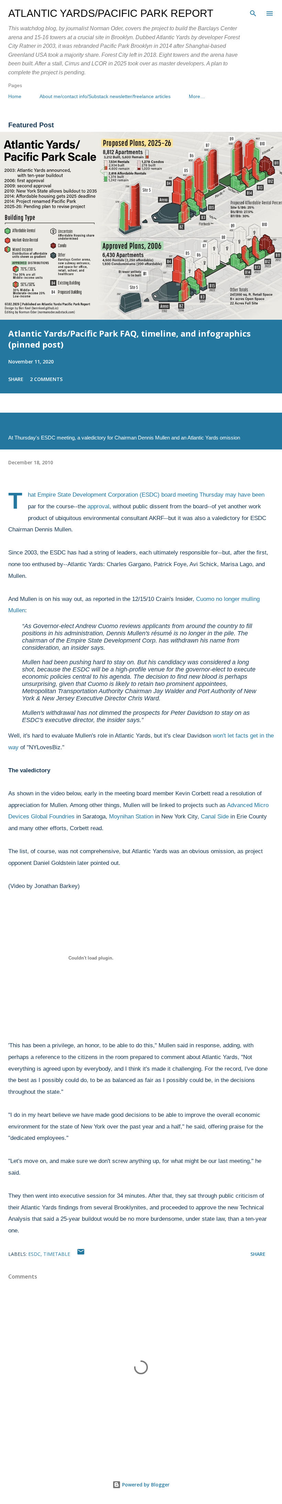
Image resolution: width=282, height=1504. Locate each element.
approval (98, 506)
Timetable (56, 1254)
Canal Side (215, 816)
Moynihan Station (131, 816)
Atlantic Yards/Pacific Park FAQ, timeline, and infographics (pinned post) (129, 339)
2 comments (46, 379)
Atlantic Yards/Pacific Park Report (110, 13)
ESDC (34, 1254)
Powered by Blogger (145, 1484)
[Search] (253, 12)
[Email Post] (81, 1254)
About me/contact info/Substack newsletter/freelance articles (105, 96)
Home (14, 96)
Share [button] (15, 379)
